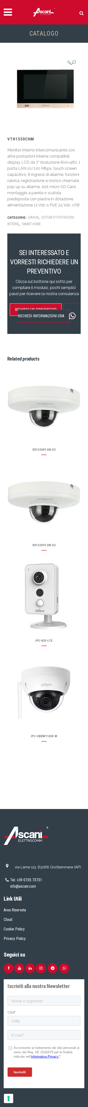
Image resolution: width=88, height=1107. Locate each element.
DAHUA (33, 217)
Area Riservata (15, 910)
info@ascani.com (23, 886)
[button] (71, 62)
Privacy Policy (15, 938)
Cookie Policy (14, 929)
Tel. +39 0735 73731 (26, 880)
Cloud (8, 919)
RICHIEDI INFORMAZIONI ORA (41, 316)
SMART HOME (31, 224)
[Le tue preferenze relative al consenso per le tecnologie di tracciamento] (8, 1098)
